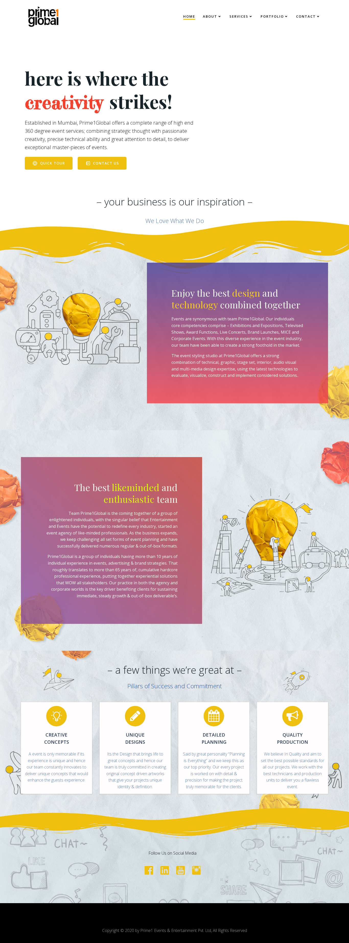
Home (189, 16)
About (210, 16)
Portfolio (272, 16)
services (238, 16)
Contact (306, 16)
